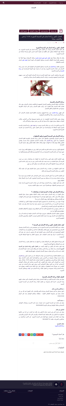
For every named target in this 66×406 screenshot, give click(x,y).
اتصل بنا (45, 2)
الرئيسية (53, 42)
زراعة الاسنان (50, 140)
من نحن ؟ (61, 2)
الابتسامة (33, 7)
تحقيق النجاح (23, 31)
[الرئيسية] (61, 31)
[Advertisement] (33, 19)
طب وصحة (53, 31)
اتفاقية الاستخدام (37, 2)
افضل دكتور (32, 125)
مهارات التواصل (34, 31)
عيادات (28, 268)
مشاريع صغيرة (44, 31)
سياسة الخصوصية (52, 2)
